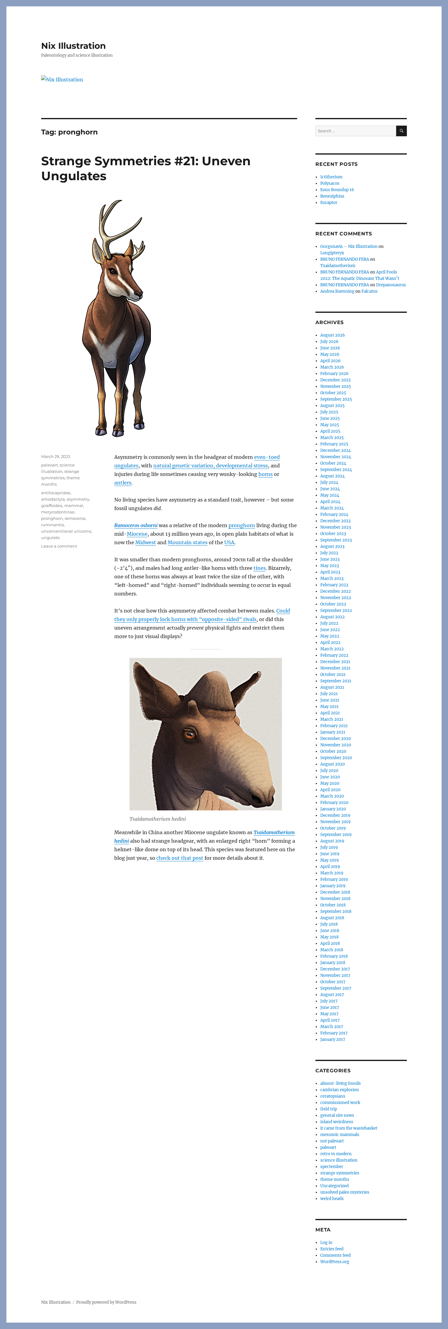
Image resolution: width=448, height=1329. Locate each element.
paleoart (49, 465)
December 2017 (335, 969)
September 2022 (336, 610)
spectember (331, 1166)
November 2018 (335, 898)
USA (229, 542)
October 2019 (333, 828)
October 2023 (333, 533)
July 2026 (329, 341)
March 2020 (332, 796)
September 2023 (336, 540)
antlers (122, 483)
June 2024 (330, 488)
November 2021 (335, 668)
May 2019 (329, 860)
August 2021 (332, 687)
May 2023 (329, 565)
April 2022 (330, 642)
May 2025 (329, 424)
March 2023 (331, 578)
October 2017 (333, 981)
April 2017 (330, 1020)
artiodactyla (53, 499)
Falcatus (369, 291)
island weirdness (336, 1121)
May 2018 (329, 937)
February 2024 (334, 514)
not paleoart (332, 1141)
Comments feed (335, 1255)
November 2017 (335, 975)
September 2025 (336, 399)
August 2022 (332, 617)
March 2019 (331, 873)
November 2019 (335, 821)
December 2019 (335, 815)
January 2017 (332, 1039)
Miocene (137, 534)
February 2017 (334, 1033)
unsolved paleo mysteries (344, 1192)
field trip (328, 1109)
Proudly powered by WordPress (106, 1302)
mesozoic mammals (339, 1134)
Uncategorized (334, 1185)
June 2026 (330, 348)
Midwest (145, 542)
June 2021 (329, 700)
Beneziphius (332, 196)
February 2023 (334, 585)
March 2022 (332, 649)
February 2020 (334, 802)
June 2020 (330, 777)
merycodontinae (57, 511)
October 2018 (333, 905)
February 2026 (334, 373)
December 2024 (335, 450)
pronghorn (242, 525)
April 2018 (330, 943)
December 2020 (335, 738)
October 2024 (333, 463)
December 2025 (335, 380)
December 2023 (335, 520)
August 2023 (332, 546)
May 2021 (329, 706)
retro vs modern (336, 1153)
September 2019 (336, 834)
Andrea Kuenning (337, 291)
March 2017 (331, 1026)
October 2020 (333, 751)
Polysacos (330, 183)
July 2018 (329, 924)
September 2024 (336, 469)
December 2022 (335, 591)
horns (265, 474)
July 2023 (329, 553)
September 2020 (336, 757)
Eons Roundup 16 (337, 189)
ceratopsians (332, 1096)
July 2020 (329, 770)
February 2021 (334, 725)
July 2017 (329, 1001)
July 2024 (329, 482)
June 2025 (330, 418)
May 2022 (329, 636)
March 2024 (332, 508)
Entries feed (331, 1249)
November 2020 (335, 745)
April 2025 (330, 431)
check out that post (179, 858)
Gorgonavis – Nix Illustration (349, 246)
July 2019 (329, 847)
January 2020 (333, 809)
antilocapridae (55, 492)
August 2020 (332, 764)
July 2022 (329, 623)
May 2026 (330, 354)
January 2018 (332, 962)
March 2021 (331, 719)
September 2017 (335, 988)
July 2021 (329, 693)
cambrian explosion (339, 1089)
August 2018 (332, 917)
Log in (326, 1242)
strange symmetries (339, 1173)
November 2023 (335, 527)
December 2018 (335, 892)
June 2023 (330, 559)
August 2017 (332, 994)
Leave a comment (59, 546)
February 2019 (334, 879)
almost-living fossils (340, 1083)
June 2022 (330, 629)
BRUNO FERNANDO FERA (344, 259)
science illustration (338, 1160)
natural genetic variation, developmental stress (210, 466)
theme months (334, 1179)
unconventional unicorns (66, 531)
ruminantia (52, 524)
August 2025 (332, 405)
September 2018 (335, 911)
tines (260, 568)
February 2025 (334, 444)
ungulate (50, 537)
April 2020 (330, 789)
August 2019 (332, 841)
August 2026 (332, 335)
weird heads (332, 1198)
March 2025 (332, 437)
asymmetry (78, 499)
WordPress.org (334, 1261)
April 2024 (330, 501)
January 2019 (333, 885)
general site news (337, 1115)
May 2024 (329, 495)
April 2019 (330, 866)
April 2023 (330, 572)
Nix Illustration (73, 46)
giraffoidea (51, 505)
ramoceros (75, 518)
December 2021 (335, 661)
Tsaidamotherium (337, 265)
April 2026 (330, 360)
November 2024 (335, 456)
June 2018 (329, 930)
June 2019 (330, 853)
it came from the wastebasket (348, 1128)
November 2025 (335, 386)
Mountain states (188, 542)
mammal (73, 505)
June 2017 (329, 1007)
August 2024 (332, 476)
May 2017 (329, 1013)
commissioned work (340, 1102)
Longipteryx (332, 252)
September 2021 (335, 681)
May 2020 (329, 783)
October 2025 (333, 392)
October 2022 (333, 604)
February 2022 (334, 655)
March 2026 (332, 367)
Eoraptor (328, 202)
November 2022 (335, 597)
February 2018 (334, 956)
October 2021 (333, 674)
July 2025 (329, 412)
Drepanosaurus (391, 285)
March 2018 (331, 949)
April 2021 (330, 713)
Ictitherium (331, 177)
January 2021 (332, 732)
